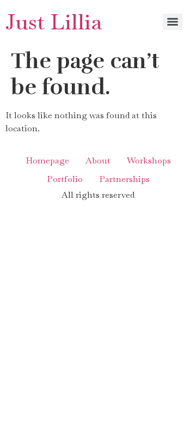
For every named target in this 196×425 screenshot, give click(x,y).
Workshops (149, 160)
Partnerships (124, 179)
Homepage (47, 160)
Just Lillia (53, 22)
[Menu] (172, 22)
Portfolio (65, 179)
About (98, 160)
